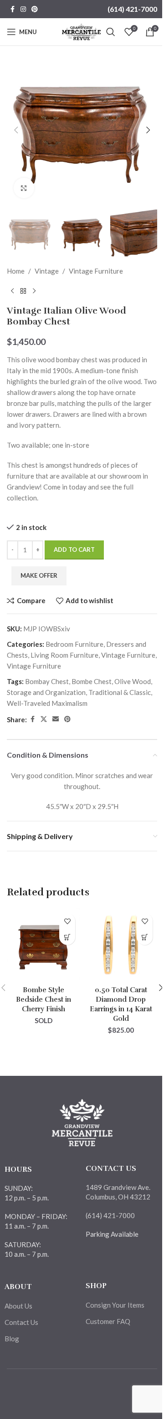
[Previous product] (12, 290)
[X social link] (44, 719)
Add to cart (74, 549)
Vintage (47, 271)
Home (16, 271)
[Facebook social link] (12, 9)
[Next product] (34, 290)
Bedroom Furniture (74, 644)
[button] (16, 130)
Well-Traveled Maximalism (47, 703)
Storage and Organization (46, 692)
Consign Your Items (115, 1305)
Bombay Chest (47, 681)
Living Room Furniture (64, 655)
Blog (12, 1338)
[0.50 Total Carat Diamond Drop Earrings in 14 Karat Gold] (120, 945)
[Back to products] (23, 290)
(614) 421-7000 (132, 9)
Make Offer (38, 575)
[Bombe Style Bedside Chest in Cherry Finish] (43, 945)
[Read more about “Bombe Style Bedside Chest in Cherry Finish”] (67, 937)
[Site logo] (81, 31)
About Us (18, 1306)
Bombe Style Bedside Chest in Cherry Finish (43, 999)
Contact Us (21, 1322)
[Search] (111, 32)
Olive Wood (132, 681)
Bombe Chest (92, 681)
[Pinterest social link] (35, 9)
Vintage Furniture (96, 271)
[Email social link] (56, 719)
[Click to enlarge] (24, 188)
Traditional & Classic (119, 692)
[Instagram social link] (23, 9)
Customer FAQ (108, 1321)
